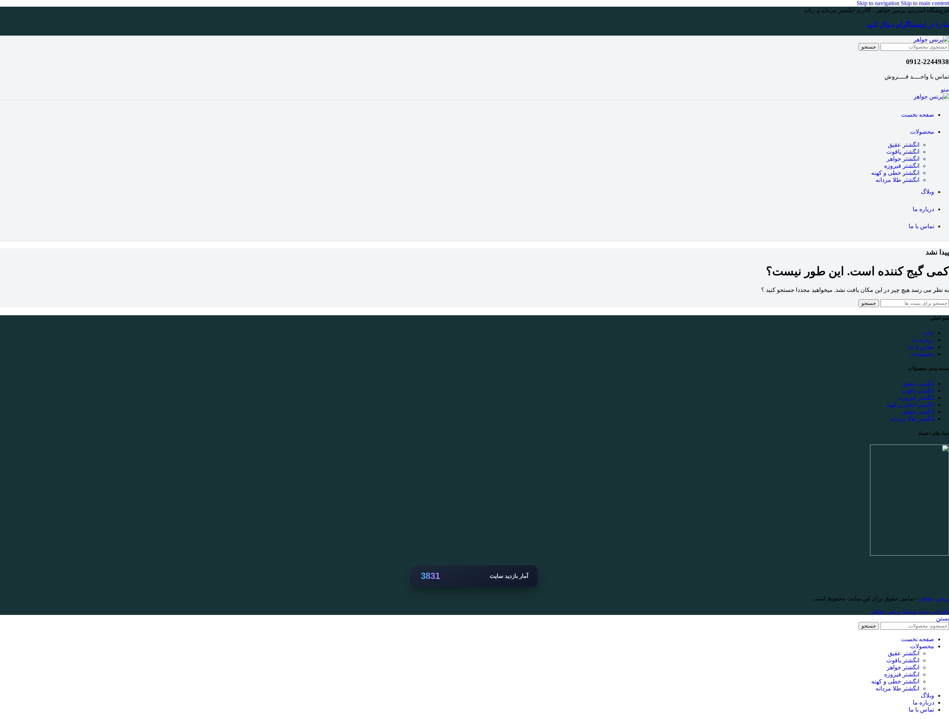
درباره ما (923, 340)
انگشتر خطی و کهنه (895, 173)
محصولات (922, 354)
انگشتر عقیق (903, 145)
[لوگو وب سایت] (931, 39)
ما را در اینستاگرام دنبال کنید (907, 25)
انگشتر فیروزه (901, 166)
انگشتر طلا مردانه (897, 180)
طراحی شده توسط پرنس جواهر (910, 611)
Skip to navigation (879, 3)
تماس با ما (921, 347)
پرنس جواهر (933, 598)
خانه (929, 333)
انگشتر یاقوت (902, 152)
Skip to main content (925, 3)
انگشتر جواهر (903, 159)
